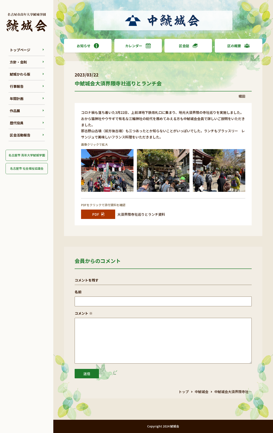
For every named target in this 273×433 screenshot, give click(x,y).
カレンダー (133, 45)
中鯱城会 (201, 391)
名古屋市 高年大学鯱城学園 (27, 155)
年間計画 (16, 98)
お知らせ (83, 45)
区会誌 (184, 45)
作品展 (15, 110)
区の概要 (234, 45)
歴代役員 (16, 122)
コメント (84, 313)
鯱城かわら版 (20, 74)
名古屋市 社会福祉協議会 (27, 168)
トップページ (20, 49)
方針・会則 (18, 62)
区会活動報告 (20, 135)
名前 (78, 291)
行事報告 (16, 86)
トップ (184, 391)
